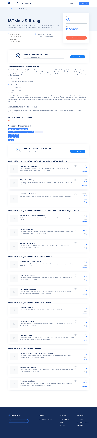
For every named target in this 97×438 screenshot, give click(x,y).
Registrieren (84, 3)
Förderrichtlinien (76, 38)
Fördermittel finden (77, 57)
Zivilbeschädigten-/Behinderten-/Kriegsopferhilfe (21, 132)
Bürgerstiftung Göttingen (27, 180)
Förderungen (14, 9)
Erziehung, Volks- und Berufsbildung (18, 129)
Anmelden (72, 3)
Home (8, 8)
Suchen (26, 421)
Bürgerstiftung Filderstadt (27, 275)
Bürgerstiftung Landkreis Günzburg (30, 261)
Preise (61, 422)
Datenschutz (80, 419)
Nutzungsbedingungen (83, 422)
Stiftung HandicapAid (26, 229)
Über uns (62, 425)
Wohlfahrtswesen (13, 137)
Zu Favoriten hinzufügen (75, 166)
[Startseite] (14, 3)
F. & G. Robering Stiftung (27, 381)
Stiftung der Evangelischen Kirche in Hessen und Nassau (37, 353)
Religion (11, 140)
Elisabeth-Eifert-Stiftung (27, 307)
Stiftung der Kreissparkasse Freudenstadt (32, 215)
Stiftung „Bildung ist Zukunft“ (28, 367)
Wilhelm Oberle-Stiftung (27, 243)
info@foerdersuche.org (45, 419)
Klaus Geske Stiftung (26, 335)
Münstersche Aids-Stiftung (28, 289)
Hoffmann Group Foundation (28, 166)
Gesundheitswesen (13, 134)
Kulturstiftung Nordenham (28, 194)
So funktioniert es (26, 3)
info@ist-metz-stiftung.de (44, 34)
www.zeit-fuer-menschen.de (45, 36)
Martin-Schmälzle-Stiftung (28, 321)
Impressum (80, 425)
